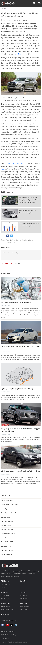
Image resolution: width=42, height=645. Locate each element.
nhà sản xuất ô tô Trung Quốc (17, 164)
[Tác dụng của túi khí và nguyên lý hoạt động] (21, 288)
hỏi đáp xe (23, 595)
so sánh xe (5, 595)
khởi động (17, 54)
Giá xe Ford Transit (7, 546)
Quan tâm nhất (6, 263)
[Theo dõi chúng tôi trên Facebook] (2, 625)
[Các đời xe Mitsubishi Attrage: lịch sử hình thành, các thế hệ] (21, 332)
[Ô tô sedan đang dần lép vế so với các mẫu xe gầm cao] (10, 226)
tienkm (24, 20)
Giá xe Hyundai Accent (8, 509)
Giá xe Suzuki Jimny (7, 538)
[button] (35, 3)
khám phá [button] (24, 603)
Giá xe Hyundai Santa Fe (9, 513)
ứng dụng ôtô (26, 240)
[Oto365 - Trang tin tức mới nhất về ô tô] (9, 3)
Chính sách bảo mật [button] (7, 631)
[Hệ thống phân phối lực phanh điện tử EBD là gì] (21, 374)
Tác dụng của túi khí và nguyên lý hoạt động (16, 302)
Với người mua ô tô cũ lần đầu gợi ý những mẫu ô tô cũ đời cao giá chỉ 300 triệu (29, 199)
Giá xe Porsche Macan (8, 533)
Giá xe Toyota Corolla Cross (9, 504)
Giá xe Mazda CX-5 (7, 529)
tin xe (3, 587)
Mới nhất (18, 263)
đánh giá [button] (4, 592)
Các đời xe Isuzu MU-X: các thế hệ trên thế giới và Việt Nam (21, 471)
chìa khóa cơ (10, 242)
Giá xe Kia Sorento (7, 521)
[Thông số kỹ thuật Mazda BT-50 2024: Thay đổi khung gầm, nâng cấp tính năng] (21, 414)
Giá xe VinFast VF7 (7, 542)
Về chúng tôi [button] (5, 638)
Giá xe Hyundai (5, 517)
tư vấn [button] (22, 592)
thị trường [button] (5, 581)
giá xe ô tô (5, 614)
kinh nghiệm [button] (5, 603)
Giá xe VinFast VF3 (7, 554)
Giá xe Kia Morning (7, 550)
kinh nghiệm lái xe (7, 609)
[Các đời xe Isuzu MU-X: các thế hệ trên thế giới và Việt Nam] (21, 457)
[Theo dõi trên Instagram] (16, 625)
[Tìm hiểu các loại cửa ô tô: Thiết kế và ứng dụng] (10, 213)
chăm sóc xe (5, 606)
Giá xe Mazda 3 (6, 525)
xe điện (23, 581)
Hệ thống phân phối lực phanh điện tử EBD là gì (17, 389)
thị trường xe (5, 584)
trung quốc (9, 240)
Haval (3, 169)
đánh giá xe (5, 598)
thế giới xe (24, 609)
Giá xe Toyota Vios (7, 500)
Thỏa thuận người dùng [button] (8, 635)
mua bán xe (24, 598)
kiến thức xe (24, 606)
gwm (17, 240)
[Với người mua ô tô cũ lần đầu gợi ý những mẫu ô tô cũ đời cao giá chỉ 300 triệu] (10, 200)
